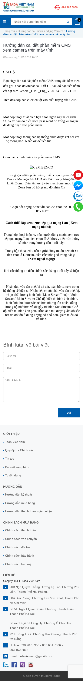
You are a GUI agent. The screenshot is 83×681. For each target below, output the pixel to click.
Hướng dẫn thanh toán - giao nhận (28, 511)
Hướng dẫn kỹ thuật (18, 494)
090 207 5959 (70, 7)
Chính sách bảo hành (19, 555)
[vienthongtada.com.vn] (18, 6)
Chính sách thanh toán (20, 530)
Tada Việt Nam (15, 442)
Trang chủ (9, 31)
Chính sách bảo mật (18, 564)
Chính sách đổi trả (17, 547)
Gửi (69, 412)
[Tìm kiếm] (68, 21)
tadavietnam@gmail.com (35, 656)
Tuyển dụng (13, 475)
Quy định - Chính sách (20, 450)
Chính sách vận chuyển (21, 539)
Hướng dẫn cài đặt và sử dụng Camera (40, 31)
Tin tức (9, 458)
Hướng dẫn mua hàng (20, 503)
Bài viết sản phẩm (17, 467)
